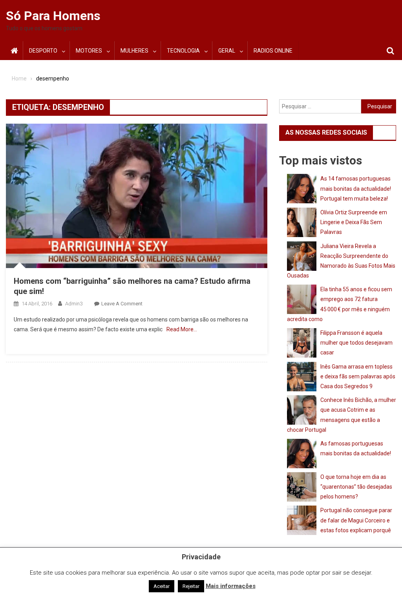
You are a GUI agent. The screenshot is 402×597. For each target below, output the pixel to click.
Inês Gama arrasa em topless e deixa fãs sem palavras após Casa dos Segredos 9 (357, 376)
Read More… (181, 329)
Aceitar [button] (161, 586)
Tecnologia (183, 50)
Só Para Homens (53, 15)
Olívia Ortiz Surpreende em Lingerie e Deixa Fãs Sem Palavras (353, 222)
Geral (226, 50)
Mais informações (231, 586)
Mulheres (134, 50)
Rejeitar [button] (191, 586)
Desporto (43, 50)
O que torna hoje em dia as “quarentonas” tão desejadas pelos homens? (356, 487)
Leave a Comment (122, 304)
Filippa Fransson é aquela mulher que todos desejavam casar (356, 343)
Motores (89, 50)
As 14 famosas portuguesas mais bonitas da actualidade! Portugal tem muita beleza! (355, 188)
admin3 (73, 304)
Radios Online (273, 50)
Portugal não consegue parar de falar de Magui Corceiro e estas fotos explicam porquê (356, 520)
